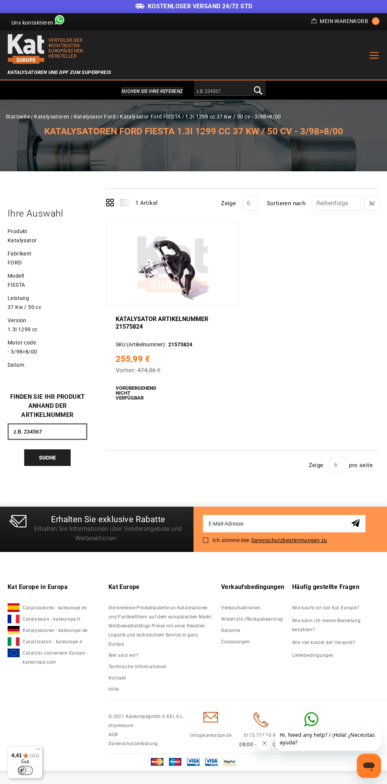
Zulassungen (235, 641)
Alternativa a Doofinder (193, 91)
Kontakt (117, 678)
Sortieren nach (286, 203)
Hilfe (113, 689)
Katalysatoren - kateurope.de (55, 630)
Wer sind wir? (123, 655)
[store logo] (26, 49)
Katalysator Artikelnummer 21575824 (162, 322)
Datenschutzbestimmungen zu (289, 540)
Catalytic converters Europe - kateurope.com (55, 657)
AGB (113, 734)
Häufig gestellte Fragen (325, 586)
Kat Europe (124, 586)
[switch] (25, 770)
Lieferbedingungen (313, 655)
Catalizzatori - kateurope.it (53, 641)
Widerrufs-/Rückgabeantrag (252, 619)
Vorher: (126, 370)
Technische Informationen (137, 666)
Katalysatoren (51, 117)
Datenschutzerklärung (133, 743)
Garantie (230, 630)
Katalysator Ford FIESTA (150, 117)
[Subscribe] (356, 523)
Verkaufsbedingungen (253, 586)
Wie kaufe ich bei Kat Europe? (325, 607)
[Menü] (38, 750)
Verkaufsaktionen (241, 607)
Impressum (120, 725)
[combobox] (222, 92)
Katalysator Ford (95, 117)
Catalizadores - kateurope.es (55, 607)
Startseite (18, 117)
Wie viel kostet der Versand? (324, 642)
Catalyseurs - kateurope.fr (52, 619)
